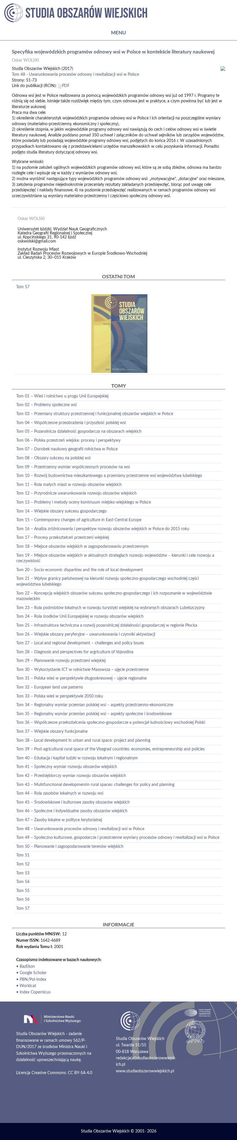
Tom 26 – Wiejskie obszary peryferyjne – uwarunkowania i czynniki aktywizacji (85, 634)
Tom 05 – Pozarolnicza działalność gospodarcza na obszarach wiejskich (79, 432)
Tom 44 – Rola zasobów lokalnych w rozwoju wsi (59, 793)
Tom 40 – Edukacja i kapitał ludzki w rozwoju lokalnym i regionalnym (77, 758)
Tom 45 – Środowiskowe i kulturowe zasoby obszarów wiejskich (73, 802)
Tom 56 (22, 899)
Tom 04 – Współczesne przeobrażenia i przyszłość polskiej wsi (71, 423)
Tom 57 (22, 287)
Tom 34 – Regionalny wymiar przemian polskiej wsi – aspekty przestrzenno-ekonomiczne (94, 705)
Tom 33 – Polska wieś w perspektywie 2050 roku (59, 696)
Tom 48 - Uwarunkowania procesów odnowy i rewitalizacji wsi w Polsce (75, 75)
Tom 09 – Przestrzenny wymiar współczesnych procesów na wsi (73, 467)
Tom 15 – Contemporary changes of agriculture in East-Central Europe (78, 520)
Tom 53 (22, 873)
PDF (66, 86)
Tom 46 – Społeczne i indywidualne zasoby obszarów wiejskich (71, 811)
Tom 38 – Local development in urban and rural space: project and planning (83, 741)
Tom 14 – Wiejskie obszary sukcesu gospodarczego (61, 511)
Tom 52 (22, 864)
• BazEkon (25, 967)
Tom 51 (22, 855)
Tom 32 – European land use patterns (49, 687)
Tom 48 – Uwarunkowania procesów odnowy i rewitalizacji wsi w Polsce (80, 829)
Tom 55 (22, 891)
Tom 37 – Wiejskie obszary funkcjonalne (52, 732)
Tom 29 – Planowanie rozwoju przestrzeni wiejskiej (60, 661)
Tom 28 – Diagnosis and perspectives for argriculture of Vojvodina (74, 652)
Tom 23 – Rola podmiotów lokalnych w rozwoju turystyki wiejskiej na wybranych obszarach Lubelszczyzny (110, 608)
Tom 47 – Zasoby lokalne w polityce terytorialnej (59, 820)
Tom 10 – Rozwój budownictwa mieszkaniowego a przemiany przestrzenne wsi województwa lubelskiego (109, 476)
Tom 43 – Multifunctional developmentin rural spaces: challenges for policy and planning (95, 785)
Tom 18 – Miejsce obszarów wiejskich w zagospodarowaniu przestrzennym (82, 547)
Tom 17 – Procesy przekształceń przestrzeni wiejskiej (62, 538)
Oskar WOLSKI (25, 60)
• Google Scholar (31, 973)
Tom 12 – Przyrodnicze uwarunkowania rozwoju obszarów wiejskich (76, 493)
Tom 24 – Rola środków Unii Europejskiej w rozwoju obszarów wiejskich (80, 617)
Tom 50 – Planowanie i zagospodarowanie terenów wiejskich (69, 847)
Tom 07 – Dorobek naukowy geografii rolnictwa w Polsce (67, 449)
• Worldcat (26, 986)
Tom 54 (22, 882)
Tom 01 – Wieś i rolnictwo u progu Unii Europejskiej (62, 396)
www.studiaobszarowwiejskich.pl (145, 1071)
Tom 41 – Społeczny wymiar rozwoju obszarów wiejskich (66, 767)
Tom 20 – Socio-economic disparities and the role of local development (79, 570)
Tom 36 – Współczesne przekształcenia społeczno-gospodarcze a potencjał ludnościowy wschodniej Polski (110, 723)
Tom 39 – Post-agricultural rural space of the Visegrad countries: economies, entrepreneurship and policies (110, 749)
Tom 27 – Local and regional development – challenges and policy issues (80, 643)
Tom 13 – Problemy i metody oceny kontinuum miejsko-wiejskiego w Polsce (83, 502)
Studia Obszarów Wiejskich (105, 1131)
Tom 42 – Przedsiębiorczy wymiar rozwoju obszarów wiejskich (71, 776)
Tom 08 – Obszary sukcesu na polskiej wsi (53, 458)
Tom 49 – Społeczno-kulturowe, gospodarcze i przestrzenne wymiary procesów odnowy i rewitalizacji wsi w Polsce (117, 838)
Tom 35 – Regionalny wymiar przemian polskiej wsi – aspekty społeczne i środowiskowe (94, 714)
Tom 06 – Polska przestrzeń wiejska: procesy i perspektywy (68, 440)
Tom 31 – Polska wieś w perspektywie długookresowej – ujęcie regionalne (81, 678)
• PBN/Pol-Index (31, 980)
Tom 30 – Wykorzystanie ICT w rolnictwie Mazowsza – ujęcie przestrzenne (82, 670)
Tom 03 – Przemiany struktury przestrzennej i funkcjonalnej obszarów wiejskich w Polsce (94, 414)
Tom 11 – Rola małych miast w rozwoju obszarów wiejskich (69, 485)
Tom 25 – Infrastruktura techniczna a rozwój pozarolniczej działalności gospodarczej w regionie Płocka (106, 625)
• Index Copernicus (33, 992)
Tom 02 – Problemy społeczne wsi (46, 405)
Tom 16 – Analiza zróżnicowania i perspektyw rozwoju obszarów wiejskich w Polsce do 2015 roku (102, 529)
